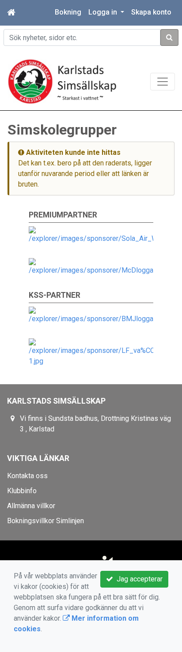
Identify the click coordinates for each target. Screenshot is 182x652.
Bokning (68, 12)
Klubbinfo (22, 491)
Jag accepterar (138, 579)
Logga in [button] (103, 12)
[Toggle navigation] (162, 81)
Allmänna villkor (31, 506)
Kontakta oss (27, 476)
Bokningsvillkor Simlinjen (45, 521)
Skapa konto (151, 12)
